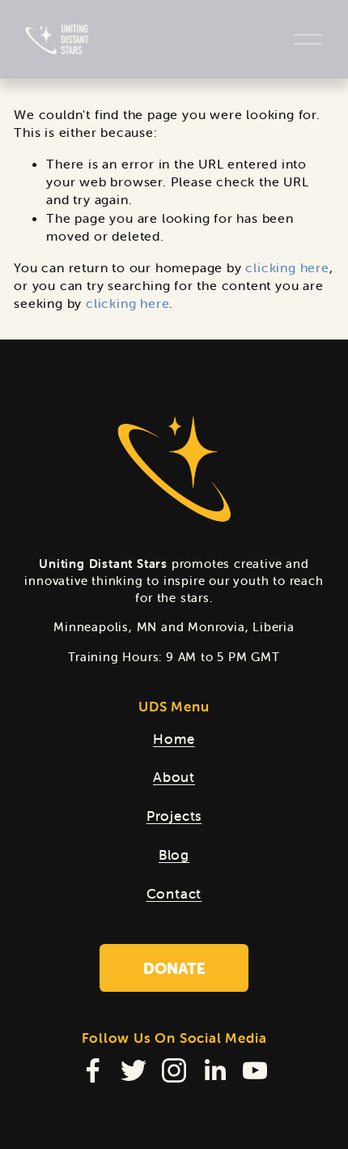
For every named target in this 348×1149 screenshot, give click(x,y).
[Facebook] (93, 1070)
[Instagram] (174, 1070)
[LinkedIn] (214, 1070)
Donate (174, 968)
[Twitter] (133, 1070)
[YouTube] (255, 1070)
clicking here (287, 267)
